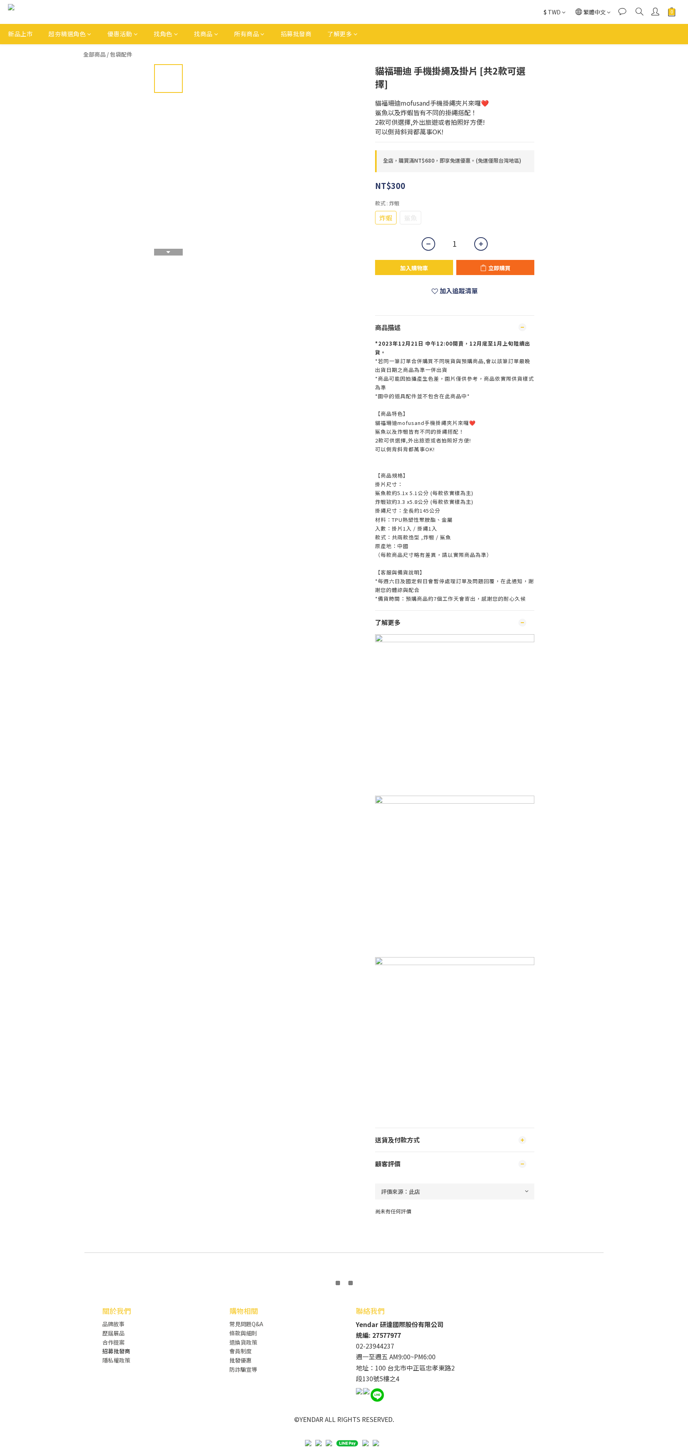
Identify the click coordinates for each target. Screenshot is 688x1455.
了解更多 (339, 33)
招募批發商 (296, 33)
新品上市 (20, 33)
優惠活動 (120, 33)
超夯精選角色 (67, 33)
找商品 (203, 33)
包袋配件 (121, 54)
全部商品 (94, 54)
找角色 (163, 33)
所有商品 (246, 33)
